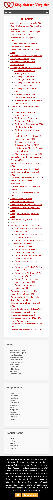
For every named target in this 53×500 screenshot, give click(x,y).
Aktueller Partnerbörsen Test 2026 (25, 23)
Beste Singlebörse (16, 355)
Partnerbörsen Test (16, 362)
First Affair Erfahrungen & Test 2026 (26, 154)
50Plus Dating (14, 369)
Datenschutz (30, 495)
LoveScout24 (14, 403)
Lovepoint (13, 443)
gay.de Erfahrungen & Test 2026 (24, 169)
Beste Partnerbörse (16, 357)
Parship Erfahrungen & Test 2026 (25, 225)
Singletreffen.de (15, 414)
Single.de (13, 412)
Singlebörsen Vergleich (17, 350)
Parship (12, 393)
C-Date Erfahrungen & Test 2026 (25, 44)
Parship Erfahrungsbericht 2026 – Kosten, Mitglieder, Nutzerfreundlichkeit (28, 243)
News (12, 222)
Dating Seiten (14, 364)
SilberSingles (14, 417)
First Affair (13, 448)
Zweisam (13, 419)
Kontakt (13, 190)
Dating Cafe (14, 410)
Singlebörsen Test (16, 360)
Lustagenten (14, 446)
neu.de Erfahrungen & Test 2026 (25, 219)
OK (18, 495)
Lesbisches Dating (16, 374)
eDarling (12, 400)
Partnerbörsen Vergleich (18, 353)
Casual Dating (14, 367)
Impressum (15, 184)
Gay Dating (13, 371)
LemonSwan (14, 398)
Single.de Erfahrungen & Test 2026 (26, 309)
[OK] (49, 477)
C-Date (12, 439)
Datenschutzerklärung (20, 47)
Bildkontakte (14, 405)
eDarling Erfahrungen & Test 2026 (25, 67)
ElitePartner (14, 396)
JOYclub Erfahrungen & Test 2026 (25, 187)
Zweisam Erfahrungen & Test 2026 (25, 330)
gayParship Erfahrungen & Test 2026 (26, 178)
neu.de (12, 407)
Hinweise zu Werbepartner (22, 181)
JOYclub (13, 441)
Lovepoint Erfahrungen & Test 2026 (26, 204)
